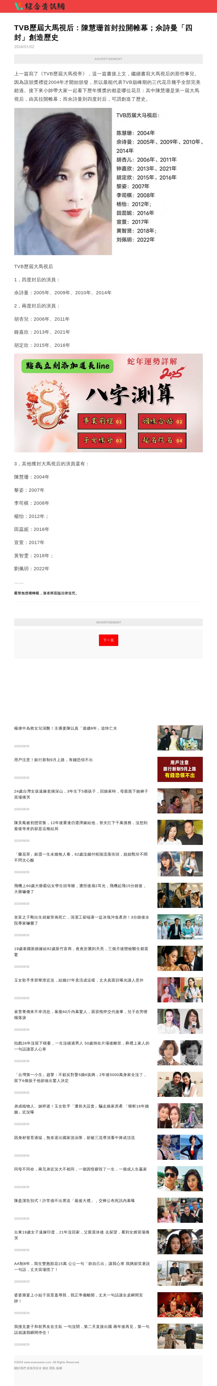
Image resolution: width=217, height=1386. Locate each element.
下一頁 (108, 640)
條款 (46, 1368)
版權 (59, 1368)
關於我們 (20, 1368)
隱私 (52, 1368)
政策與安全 (34, 1368)
